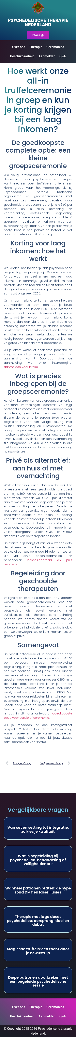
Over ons (18, 47)
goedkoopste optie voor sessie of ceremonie (38, 715)
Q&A (62, 56)
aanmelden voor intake (21, 367)
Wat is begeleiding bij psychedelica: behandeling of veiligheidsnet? (38, 859)
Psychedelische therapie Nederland (38, 22)
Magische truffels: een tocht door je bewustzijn (38, 950)
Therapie (35, 47)
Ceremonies (55, 47)
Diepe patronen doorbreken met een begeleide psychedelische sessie (38, 981)
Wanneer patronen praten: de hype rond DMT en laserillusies (38, 890)
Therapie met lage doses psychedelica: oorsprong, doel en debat (38, 920)
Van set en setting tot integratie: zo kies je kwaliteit (38, 829)
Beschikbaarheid (22, 56)
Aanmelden (47, 56)
